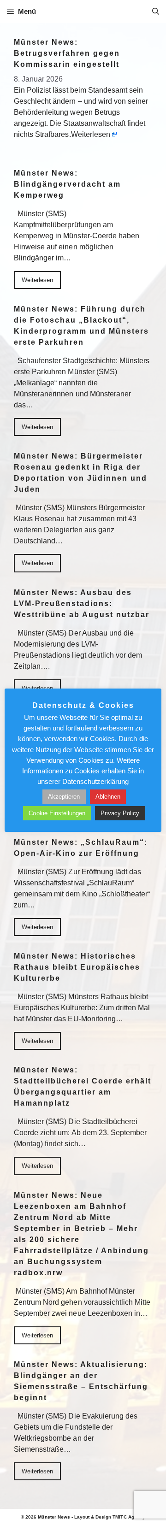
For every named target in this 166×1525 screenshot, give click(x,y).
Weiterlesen (90, 134)
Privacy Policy (120, 813)
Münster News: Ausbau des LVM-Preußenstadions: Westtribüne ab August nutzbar (81, 603)
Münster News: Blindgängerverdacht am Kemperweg (67, 184)
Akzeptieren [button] (64, 796)
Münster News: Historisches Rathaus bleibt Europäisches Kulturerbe (77, 967)
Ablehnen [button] (107, 796)
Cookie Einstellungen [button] (57, 813)
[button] (155, 11)
